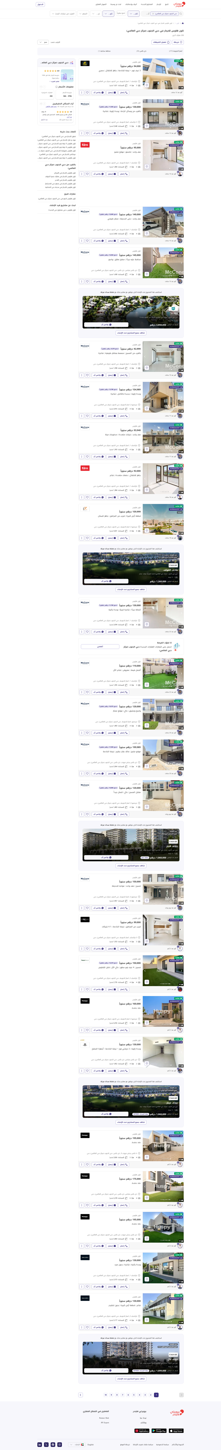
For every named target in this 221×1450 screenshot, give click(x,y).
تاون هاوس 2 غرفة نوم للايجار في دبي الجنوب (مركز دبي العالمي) (52, 158)
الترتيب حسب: (55, 42)
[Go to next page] (80, 1395)
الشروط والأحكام (178, 1444)
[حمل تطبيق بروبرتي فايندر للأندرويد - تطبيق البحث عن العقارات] (159, 1430)
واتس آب (97, 92)
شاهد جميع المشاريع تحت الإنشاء (131, 332)
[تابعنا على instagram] (59, 1444)
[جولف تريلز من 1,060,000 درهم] (131, 1101)
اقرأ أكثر (69, 117)
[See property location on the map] (147, 85)
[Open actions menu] (81, 92)
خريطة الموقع (125, 1444)
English (91, 1444)
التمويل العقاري (101, 4)
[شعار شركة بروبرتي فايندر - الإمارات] (179, 4)
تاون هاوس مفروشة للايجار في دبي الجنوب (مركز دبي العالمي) (53, 150)
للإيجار (159, 4)
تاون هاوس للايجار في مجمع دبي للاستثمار (60, 183)
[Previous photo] (145, 74)
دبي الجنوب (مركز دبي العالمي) (166, 13)
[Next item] (41, 86)
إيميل (110, 92)
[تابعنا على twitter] (46, 1444)
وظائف (143, 1422)
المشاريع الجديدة (147, 4)
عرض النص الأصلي (51, 106)
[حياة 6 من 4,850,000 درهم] (131, 312)
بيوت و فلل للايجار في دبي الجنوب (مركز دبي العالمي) (57, 140)
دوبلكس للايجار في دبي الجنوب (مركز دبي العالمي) (57, 154)
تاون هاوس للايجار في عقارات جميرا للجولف (60, 176)
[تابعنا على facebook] (53, 1444)
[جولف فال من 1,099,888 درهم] (131, 1358)
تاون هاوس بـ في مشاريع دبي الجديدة (62, 210)
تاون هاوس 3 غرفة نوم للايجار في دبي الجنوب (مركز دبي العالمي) (52, 143)
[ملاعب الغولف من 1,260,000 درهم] (131, 569)
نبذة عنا (143, 1418)
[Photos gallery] (163, 74)
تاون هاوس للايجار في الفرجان (65, 172)
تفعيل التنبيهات (159, 42)
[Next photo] (181, 74)
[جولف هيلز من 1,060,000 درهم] (131, 845)
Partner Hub (104, 1418)
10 (106, 1394)
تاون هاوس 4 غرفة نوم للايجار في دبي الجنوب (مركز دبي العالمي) (52, 147)
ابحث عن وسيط (115, 4)
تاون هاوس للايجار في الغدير (65, 180)
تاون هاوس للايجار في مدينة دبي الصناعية (60, 187)
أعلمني (100, 646)
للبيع (166, 4)
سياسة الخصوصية (162, 1444)
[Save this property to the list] (87, 92)
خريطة (176, 42)
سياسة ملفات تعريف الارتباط (143, 1444)
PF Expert (105, 1422)
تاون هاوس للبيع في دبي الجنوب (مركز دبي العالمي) (57, 198)
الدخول (40, 4)
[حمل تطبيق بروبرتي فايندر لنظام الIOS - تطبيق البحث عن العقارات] (176, 1430)
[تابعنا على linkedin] (39, 1444)
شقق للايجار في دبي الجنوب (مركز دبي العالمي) (59, 136)
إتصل (122, 92)
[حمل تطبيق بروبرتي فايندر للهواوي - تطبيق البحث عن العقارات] (142, 1430)
